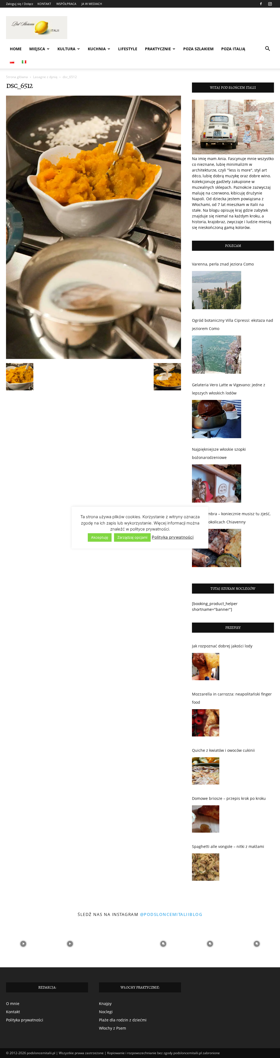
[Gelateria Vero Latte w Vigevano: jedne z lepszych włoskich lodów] (216, 419)
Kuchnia (97, 48)
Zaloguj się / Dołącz (19, 4)
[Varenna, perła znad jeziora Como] (216, 290)
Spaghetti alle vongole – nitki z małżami (228, 846)
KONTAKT (44, 4)
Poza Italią (233, 48)
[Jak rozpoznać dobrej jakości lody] (205, 668)
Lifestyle (127, 48)
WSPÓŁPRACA (66, 4)
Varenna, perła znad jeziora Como (223, 264)
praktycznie (158, 48)
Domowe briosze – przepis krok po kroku (229, 798)
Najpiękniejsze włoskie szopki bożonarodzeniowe (219, 453)
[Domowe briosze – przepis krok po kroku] (205, 820)
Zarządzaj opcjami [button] (132, 537)
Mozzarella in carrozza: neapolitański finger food (232, 698)
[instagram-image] (23, 944)
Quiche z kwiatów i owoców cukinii (223, 750)
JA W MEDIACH (91, 4)
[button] (267, 49)
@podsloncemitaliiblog (171, 914)
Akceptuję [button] (99, 537)
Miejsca (37, 48)
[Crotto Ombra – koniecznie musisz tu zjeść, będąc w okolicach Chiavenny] (216, 548)
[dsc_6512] (93, 357)
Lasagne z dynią (45, 77)
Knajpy (105, 1003)
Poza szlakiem (198, 48)
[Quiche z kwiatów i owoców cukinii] (205, 772)
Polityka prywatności (24, 1019)
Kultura (66, 48)
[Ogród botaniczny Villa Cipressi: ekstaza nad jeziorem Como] (216, 354)
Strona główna (17, 77)
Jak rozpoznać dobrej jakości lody (222, 646)
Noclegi (106, 1011)
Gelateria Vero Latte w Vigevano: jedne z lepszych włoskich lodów (228, 389)
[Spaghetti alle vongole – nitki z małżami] (205, 868)
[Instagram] (270, 4)
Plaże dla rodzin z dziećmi (123, 1019)
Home (16, 48)
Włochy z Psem (112, 1028)
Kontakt (13, 1011)
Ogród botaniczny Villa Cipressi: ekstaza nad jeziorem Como (232, 324)
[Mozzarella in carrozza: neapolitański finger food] (205, 724)
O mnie (12, 1003)
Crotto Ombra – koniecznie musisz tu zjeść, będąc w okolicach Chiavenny (231, 517)
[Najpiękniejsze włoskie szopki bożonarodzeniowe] (216, 483)
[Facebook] (261, 4)
